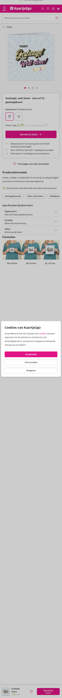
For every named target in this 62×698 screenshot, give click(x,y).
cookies (43, 333)
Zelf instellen (31, 362)
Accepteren (31, 354)
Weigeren (31, 370)
